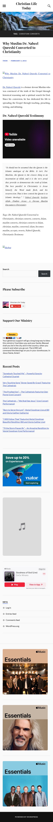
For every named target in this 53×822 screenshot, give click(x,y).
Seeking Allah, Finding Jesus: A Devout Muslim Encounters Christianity (26, 201)
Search (6, 269)
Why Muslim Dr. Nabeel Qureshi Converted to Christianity (20, 47)
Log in (8, 607)
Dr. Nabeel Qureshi (12, 87)
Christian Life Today (26, 5)
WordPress (32, 817)
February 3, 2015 (19, 61)
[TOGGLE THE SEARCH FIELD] (48, 5)
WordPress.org (12, 626)
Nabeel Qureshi (32, 197)
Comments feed (13, 620)
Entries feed (11, 614)
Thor (5, 61)
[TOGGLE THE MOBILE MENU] (4, 5)
